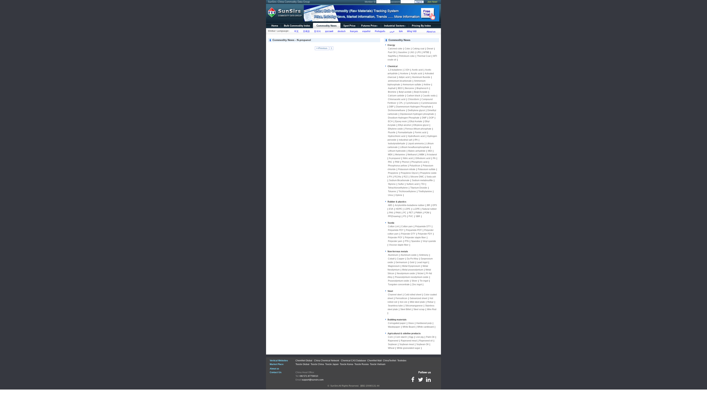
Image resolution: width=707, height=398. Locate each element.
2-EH (406, 70)
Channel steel (395, 294)
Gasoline (402, 52)
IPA (416, 140)
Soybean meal (406, 344)
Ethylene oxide (395, 129)
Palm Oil (430, 337)
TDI (423, 184)
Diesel (430, 48)
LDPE (407, 209)
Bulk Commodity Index (297, 25)
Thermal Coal (424, 56)
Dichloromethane (396, 110)
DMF (424, 117)
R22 (406, 176)
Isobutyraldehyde (396, 143)
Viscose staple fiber (399, 245)
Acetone (404, 73)
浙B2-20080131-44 (369, 386)
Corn (390, 337)
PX (390, 176)
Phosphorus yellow (397, 165)
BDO (400, 88)
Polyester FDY (425, 234)
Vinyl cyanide (429, 241)
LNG (411, 52)
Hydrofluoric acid (416, 136)
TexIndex (401, 360)
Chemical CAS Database (353, 360)
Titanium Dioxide (418, 187)
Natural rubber (429, 209)
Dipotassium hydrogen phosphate (417, 114)
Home (274, 25)
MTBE (426, 52)
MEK (390, 154)
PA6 (391, 212)
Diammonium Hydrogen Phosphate (413, 106)
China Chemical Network (326, 360)
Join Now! (432, 2)
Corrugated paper (397, 323)
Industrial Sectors (395, 25)
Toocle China (317, 364)
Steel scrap (419, 309)
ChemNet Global (304, 360)
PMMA (418, 212)
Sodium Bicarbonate (399, 180)
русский (328, 31)
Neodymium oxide (406, 273)
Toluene (392, 191)
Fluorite (391, 132)
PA (434, 158)
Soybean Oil (422, 344)
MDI (430, 151)
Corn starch (401, 337)
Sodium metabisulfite (422, 180)
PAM (397, 162)
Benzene (409, 88)
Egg (411, 337)
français (353, 31)
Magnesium (394, 266)
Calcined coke (395, 48)
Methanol (412, 154)
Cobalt (391, 258)
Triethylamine (425, 191)
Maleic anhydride (416, 151)
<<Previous (322, 48)
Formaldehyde (405, 132)
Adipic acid (404, 77)
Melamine (400, 154)
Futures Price (369, 25)
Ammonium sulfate (411, 84)
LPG (418, 52)
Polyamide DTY (423, 226)
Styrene (392, 184)
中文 (296, 31)
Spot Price (349, 25)
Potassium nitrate (406, 169)
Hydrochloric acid (396, 136)
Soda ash (431, 176)
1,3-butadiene (395, 70)
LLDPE (416, 209)
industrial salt (405, 140)
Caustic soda (429, 95)
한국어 (317, 31)
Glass (411, 323)
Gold (412, 262)
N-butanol (432, 154)
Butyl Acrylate (421, 92)
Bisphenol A (422, 88)
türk (400, 31)
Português (379, 31)
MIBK (422, 154)
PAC (390, 162)
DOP (431, 117)
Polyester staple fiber (415, 237)
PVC (411, 216)
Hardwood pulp (424, 323)
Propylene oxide (428, 173)
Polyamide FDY (396, 230)
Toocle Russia (361, 364)
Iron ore (403, 302)
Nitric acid (408, 158)
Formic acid (420, 132)
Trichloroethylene (407, 191)
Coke (407, 48)
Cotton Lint (393, 226)
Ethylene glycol (421, 125)
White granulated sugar (408, 348)
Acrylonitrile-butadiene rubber (410, 205)
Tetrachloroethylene (398, 187)
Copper (400, 258)
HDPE (399, 209)
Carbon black (413, 95)
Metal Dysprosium (411, 266)
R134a (397, 176)
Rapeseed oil (426, 340)
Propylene (393, 173)
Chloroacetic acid (396, 99)
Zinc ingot (417, 284)
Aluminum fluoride (421, 77)
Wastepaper (394, 327)
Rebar (430, 302)
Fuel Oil (392, 52)
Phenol (405, 162)
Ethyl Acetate (415, 121)
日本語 (306, 31)
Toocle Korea (346, 364)
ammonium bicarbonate (400, 81)
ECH (390, 121)
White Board (408, 327)
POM (426, 212)
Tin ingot (424, 281)
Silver (414, 281)
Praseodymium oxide (398, 281)
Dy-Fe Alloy (412, 258)
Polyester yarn (395, 241)
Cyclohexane (412, 103)
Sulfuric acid (412, 184)
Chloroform (413, 99)
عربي (391, 31)
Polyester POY (395, 237)
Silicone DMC (417, 176)
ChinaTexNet (389, 360)
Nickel (420, 273)
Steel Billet (405, 309)
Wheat (391, 348)
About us (431, 31)
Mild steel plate (417, 302)
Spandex (415, 241)
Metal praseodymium (412, 269)
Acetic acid (417, 70)
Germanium (401, 262)
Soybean (392, 344)
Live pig (420, 337)
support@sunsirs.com (312, 379)
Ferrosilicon (401, 298)
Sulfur (401, 184)
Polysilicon (414, 165)
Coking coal (418, 48)
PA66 (398, 212)
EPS (434, 205)
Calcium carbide (396, 95)
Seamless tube (395, 305)
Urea (390, 195)
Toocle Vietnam (377, 364)
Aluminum (393, 255)
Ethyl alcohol (404, 125)
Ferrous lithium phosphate (418, 129)
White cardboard (425, 327)
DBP (391, 106)
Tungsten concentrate (399, 284)
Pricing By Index (421, 25)
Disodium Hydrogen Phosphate (403, 117)
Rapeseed (393, 340)
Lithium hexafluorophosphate (414, 147)
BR (428, 205)
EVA (391, 209)
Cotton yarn (407, 226)
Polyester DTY (408, 234)
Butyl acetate (405, 92)
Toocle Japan (332, 364)
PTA (407, 241)
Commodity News (326, 25)
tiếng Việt (411, 31)
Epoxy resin (401, 121)
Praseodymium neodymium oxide (411, 277)
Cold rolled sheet (412, 294)
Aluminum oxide (408, 255)
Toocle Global (302, 364)
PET (411, 212)
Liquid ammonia (416, 143)
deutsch (341, 31)
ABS (390, 205)
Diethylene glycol (416, 110)
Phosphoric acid (419, 162)
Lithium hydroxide (397, 151)
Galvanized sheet (418, 298)
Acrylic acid (416, 73)
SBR (418, 216)
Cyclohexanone (429, 103)
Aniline (426, 84)
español (365, 31)
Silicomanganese (414, 305)
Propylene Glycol (409, 173)
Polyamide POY (414, 230)
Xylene (398, 195)
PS (404, 216)
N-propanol (394, 158)
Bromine (392, 92)
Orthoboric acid (422, 158)
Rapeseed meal (409, 340)
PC (404, 212)
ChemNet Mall (374, 360)
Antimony (423, 255)
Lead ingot (422, 262)
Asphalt (391, 88)
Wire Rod (431, 309)
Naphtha (392, 56)
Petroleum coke (407, 56)
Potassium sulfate (426, 169)
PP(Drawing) (394, 216)
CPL (401, 103)
